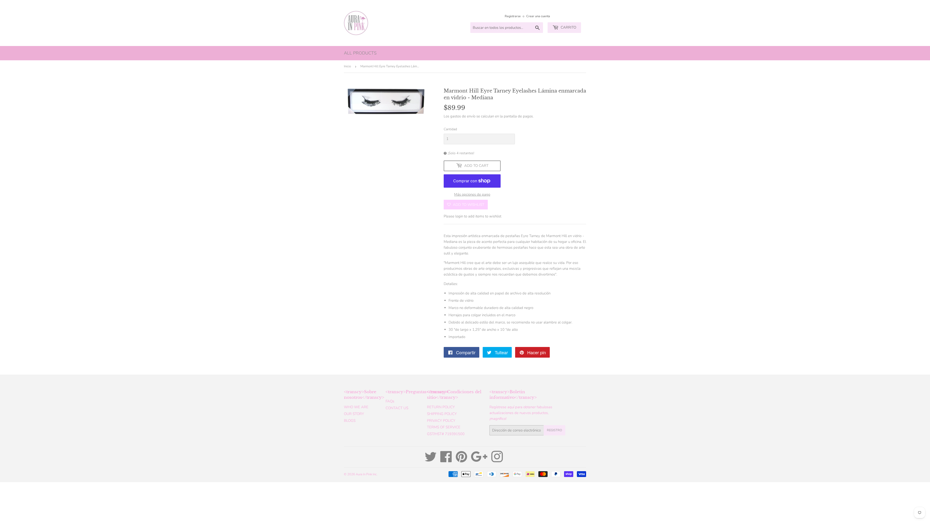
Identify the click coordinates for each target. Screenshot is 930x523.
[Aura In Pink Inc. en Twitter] (431, 460)
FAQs (390, 401)
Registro (554, 430)
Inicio (347, 66)
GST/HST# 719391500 (446, 433)
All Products (360, 53)
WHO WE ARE (356, 407)
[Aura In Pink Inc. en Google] (479, 460)
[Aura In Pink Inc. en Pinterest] (461, 460)
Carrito (568, 27)
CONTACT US (397, 408)
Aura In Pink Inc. (366, 474)
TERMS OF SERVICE (443, 427)
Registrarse (513, 16)
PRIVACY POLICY (441, 420)
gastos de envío (462, 116)
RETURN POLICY (441, 407)
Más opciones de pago (472, 194)
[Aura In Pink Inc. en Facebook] (446, 460)
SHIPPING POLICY (442, 413)
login (459, 216)
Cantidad (450, 129)
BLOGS (350, 420)
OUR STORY (354, 413)
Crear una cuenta (538, 16)
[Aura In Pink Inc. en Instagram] (497, 460)
